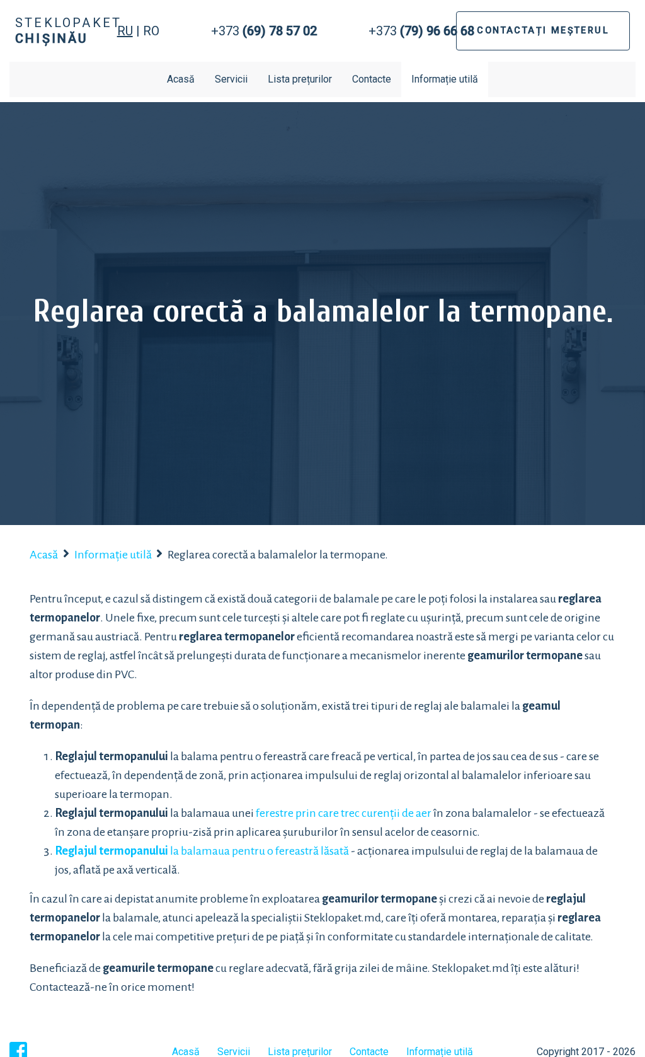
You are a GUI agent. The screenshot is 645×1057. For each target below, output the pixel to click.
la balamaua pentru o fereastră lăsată (202, 851)
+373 (264, 30)
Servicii (231, 79)
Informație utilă (444, 79)
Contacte (371, 79)
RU (125, 30)
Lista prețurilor (300, 79)
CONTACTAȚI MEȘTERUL (543, 30)
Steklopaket (68, 30)
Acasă (181, 79)
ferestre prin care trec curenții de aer (343, 813)
